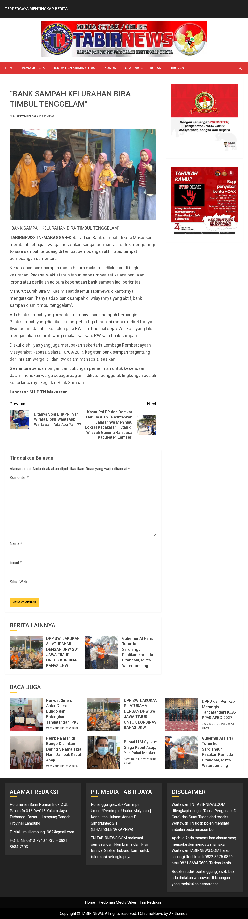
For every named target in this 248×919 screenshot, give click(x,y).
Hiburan (177, 68)
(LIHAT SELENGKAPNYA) (112, 829)
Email (16, 562)
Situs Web (18, 581)
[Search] (240, 68)
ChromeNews (151, 913)
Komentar (19, 477)
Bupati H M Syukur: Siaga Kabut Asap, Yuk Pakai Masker (140, 747)
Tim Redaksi (150, 902)
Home (10, 68)
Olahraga (134, 68)
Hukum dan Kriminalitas (74, 68)
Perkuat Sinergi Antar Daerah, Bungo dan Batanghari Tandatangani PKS (62, 711)
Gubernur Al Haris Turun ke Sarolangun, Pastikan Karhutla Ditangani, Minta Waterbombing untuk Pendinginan (138, 654)
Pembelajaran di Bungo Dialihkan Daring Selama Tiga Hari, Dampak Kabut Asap (63, 749)
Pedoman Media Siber (117, 902)
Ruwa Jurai (32, 68)
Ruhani (156, 68)
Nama (16, 543)
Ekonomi (110, 68)
